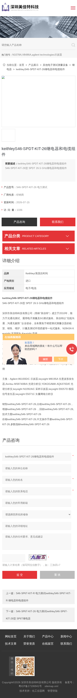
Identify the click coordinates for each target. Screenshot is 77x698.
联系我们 (57, 221)
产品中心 (48, 636)
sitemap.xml (51, 686)
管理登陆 (52, 690)
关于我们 (29, 636)
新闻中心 (66, 636)
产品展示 (33, 64)
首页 (21, 64)
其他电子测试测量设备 (55, 64)
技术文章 (10, 643)
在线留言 (48, 643)
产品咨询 (19, 221)
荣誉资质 (29, 643)
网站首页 (10, 636)
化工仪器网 (38, 690)
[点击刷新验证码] (38, 557)
